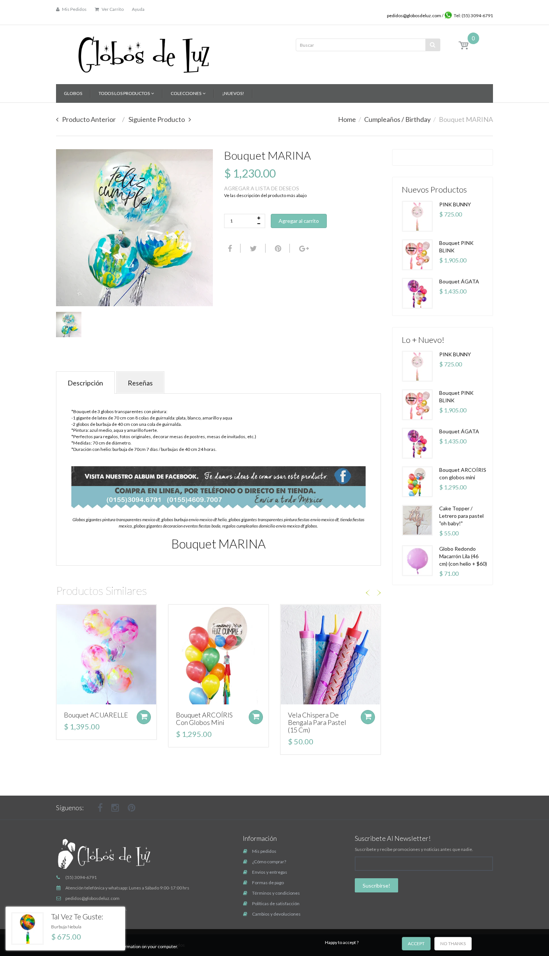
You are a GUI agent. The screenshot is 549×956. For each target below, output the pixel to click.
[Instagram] (115, 807)
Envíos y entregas (269, 872)
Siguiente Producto (156, 119)
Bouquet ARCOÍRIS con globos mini (204, 718)
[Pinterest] (132, 807)
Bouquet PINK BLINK (456, 246)
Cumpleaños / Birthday (397, 119)
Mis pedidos (264, 851)
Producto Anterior (89, 119)
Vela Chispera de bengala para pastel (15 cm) (317, 722)
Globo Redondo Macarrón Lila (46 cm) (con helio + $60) (463, 556)
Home (347, 119)
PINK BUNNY (455, 204)
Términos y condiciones (276, 893)
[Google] (303, 248)
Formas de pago (268, 882)
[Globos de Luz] (144, 52)
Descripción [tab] (85, 383)
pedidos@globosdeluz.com (414, 15)
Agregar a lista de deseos (261, 188)
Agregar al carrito (299, 221)
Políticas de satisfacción (276, 903)
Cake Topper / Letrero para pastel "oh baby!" (461, 515)
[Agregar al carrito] (144, 717)
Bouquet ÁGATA (459, 281)
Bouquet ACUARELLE (96, 715)
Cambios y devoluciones (276, 914)
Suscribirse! (376, 885)
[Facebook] (229, 248)
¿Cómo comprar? (269, 861)
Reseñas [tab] (140, 383)
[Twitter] (252, 248)
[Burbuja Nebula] (27, 928)
